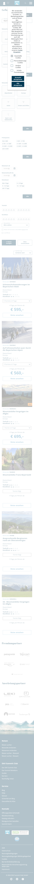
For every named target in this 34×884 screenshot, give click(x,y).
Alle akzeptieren (18, 84)
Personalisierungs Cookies (20, 62)
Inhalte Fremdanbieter (19, 71)
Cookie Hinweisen (17, 51)
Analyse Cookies (18, 66)
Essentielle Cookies (18, 57)
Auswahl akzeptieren (18, 78)
